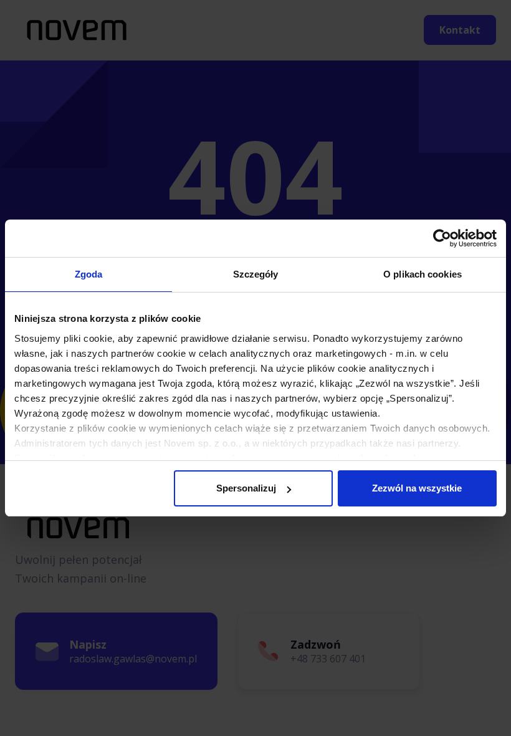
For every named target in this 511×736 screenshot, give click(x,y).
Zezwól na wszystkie (417, 488)
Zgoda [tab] (89, 274)
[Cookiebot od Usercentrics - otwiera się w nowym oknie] (442, 238)
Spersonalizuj (246, 488)
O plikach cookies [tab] (422, 274)
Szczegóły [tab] (256, 274)
